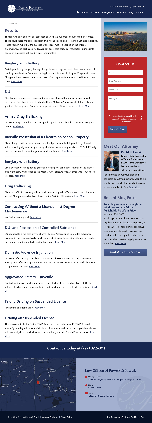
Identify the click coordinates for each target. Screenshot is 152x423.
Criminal (95, 12)
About (85, 12)
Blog (131, 12)
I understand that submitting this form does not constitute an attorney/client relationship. (127, 119)
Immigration (108, 12)
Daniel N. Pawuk (131, 152)
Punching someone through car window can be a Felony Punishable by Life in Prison (123, 207)
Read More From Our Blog (125, 252)
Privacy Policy (66, 417)
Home (77, 12)
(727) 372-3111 (138, 7)
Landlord (121, 12)
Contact (140, 12)
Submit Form (118, 129)
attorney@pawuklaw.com (101, 396)
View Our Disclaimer (50, 417)
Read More (16, 81)
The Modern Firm (137, 417)
